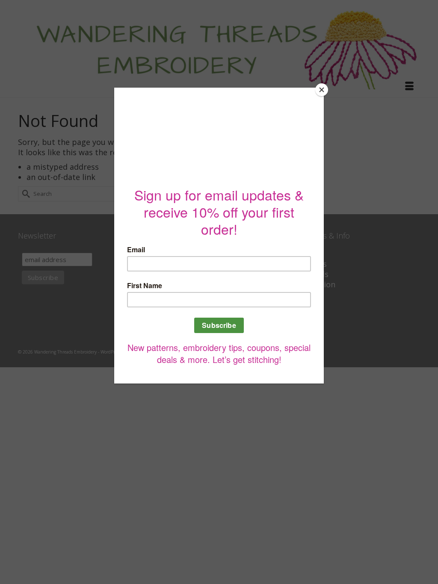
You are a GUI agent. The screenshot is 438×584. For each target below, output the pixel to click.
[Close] (321, 89)
